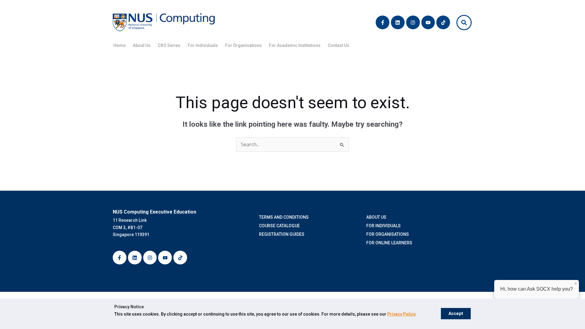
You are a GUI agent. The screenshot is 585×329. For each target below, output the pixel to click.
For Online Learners (389, 242)
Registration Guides (282, 234)
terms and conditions (284, 217)
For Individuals (203, 45)
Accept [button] (455, 313)
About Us (142, 45)
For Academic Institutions (295, 45)
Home (119, 45)
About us (376, 217)
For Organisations (243, 45)
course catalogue (280, 225)
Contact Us (338, 45)
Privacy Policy (401, 314)
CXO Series (169, 45)
